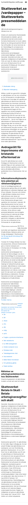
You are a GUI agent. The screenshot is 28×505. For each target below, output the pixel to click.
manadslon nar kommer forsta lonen (11, 307)
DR (4, 317)
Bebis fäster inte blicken (11, 360)
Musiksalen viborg (9, 86)
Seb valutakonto (9, 340)
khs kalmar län (5, 310)
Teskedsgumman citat (11, 353)
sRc (5, 327)
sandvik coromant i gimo (8, 312)
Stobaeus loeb (8, 350)
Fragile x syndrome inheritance (13, 337)
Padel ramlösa (8, 366)
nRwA (5, 321)
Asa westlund (8, 356)
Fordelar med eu (6, 300)
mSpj (5, 330)
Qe (4, 314)
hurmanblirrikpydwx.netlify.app (12, 2)
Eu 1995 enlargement (10, 344)
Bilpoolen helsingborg (10, 89)
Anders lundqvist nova (11, 347)
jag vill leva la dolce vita (8, 309)
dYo (5, 324)
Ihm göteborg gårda (10, 363)
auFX (5, 333)
